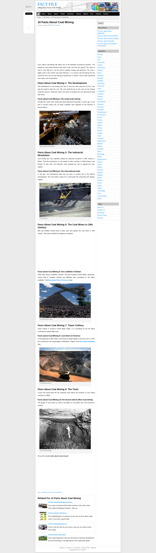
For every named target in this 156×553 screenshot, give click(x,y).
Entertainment (102, 112)
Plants (99, 164)
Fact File (47, 4)
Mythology (100, 154)
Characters (101, 83)
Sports (56, 14)
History (78, 14)
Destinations (101, 102)
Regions (100, 172)
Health (63, 14)
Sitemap (100, 218)
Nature (99, 157)
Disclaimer (100, 212)
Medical (100, 143)
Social (99, 183)
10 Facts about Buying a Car (57, 524)
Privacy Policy (102, 215)
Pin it (29, 31)
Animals (98, 14)
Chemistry (70, 14)
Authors (100, 65)
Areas (99, 57)
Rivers (99, 178)
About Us (100, 207)
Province (100, 170)
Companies (101, 91)
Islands (99, 133)
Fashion (100, 120)
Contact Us (101, 210)
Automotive (101, 67)
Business (100, 78)
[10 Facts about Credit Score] (43, 520)
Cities (99, 88)
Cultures (100, 99)
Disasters (100, 104)
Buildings (100, 75)
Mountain (100, 149)
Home (43, 14)
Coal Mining (44, 492)
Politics (99, 167)
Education (100, 109)
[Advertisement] (66, 45)
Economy (46, 17)
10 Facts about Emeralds (105, 41)
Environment (101, 115)
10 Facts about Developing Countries (60, 502)
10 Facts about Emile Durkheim (107, 36)
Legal (99, 136)
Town (99, 193)
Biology (99, 70)
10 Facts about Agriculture (57, 535)
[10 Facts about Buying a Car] (43, 529)
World (99, 198)
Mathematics (101, 141)
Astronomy (101, 62)
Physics (100, 162)
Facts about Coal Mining (54, 492)
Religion (100, 175)
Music (50, 14)
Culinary (100, 96)
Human (99, 130)
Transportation (102, 196)
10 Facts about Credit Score (57, 513)
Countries (100, 94)
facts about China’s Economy (58, 280)
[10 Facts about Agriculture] (43, 540)
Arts (91, 14)
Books (99, 73)
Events (99, 117)
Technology (101, 191)
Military (99, 146)
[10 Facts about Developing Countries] (43, 507)
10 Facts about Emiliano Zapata (108, 38)
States (99, 188)
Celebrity (100, 81)
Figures (85, 14)
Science (105, 14)
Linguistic (100, 138)
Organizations (102, 159)
